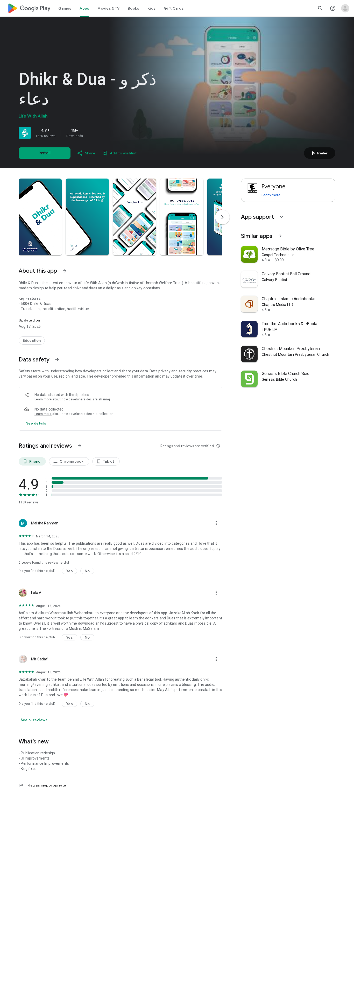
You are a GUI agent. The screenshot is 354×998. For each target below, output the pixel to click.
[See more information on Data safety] (57, 359)
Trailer (319, 153)
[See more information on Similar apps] (280, 236)
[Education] (32, 340)
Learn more (43, 399)
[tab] (64, 8)
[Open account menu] (345, 8)
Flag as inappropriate (42, 785)
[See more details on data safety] (36, 423)
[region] (91, 133)
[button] (40, 217)
